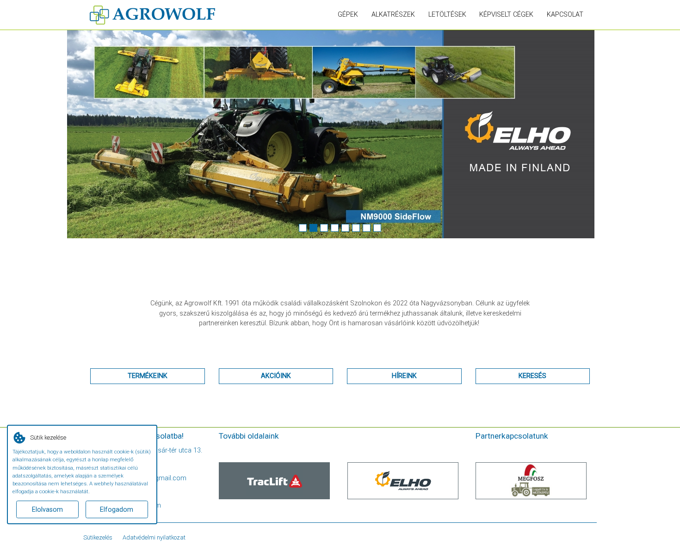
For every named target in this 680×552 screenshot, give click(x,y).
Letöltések (447, 15)
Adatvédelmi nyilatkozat (154, 537)
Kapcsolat (565, 15)
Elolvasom (47, 510)
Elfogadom (116, 510)
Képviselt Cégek (506, 15)
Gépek (348, 15)
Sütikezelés (97, 537)
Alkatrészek (393, 15)
